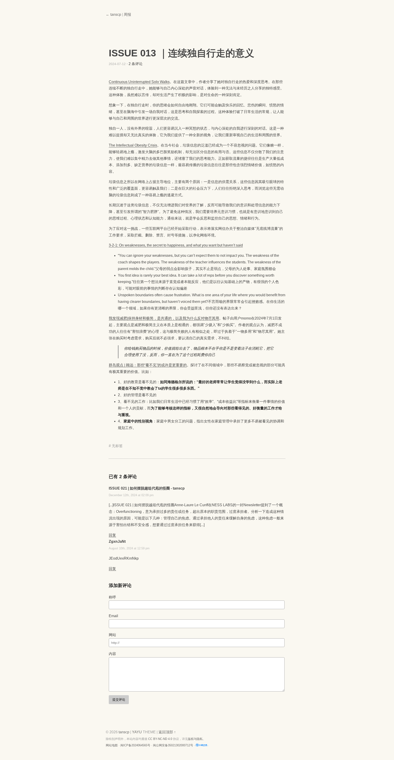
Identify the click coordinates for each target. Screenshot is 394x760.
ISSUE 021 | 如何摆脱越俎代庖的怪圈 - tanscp (147, 488)
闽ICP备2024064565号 (135, 745)
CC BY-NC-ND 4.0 (160, 739)
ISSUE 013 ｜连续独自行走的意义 (181, 53)
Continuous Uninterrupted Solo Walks (139, 82)
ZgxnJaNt (117, 541)
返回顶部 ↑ (167, 732)
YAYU (137, 732)
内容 (112, 654)
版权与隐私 (195, 739)
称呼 (112, 597)
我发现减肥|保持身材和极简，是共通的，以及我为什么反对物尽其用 (164, 318)
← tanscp (113, 14)
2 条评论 (136, 64)
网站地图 (112, 745)
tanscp (124, 732)
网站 (112, 635)
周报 (127, 14)
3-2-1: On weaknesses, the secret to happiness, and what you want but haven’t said (176, 245)
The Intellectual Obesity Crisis (133, 145)
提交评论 (118, 699)
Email (113, 616)
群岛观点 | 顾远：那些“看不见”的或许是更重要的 (148, 365)
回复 (112, 535)
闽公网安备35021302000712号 (173, 745)
